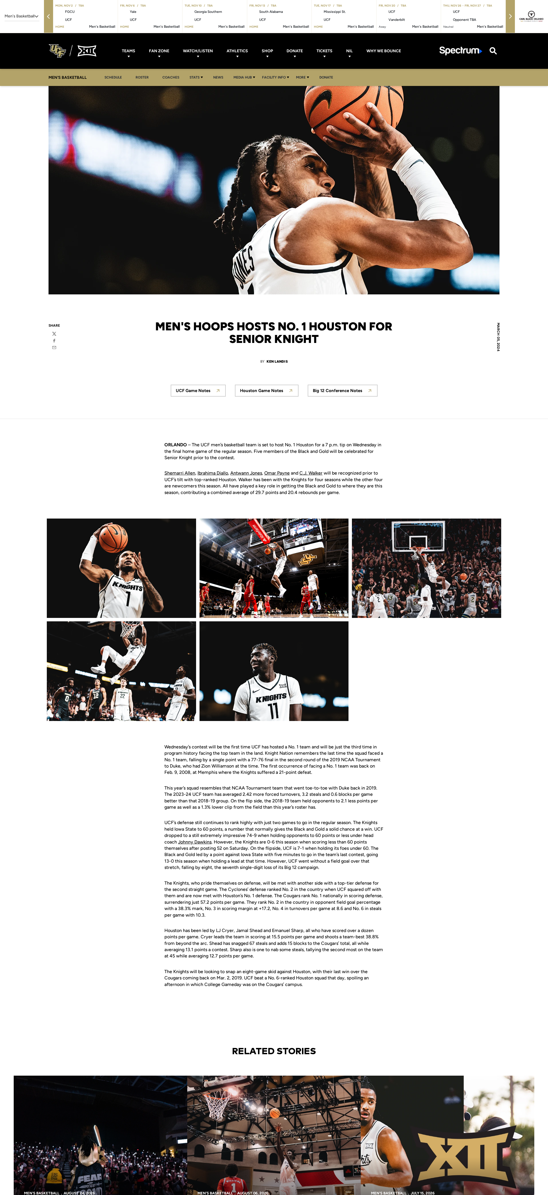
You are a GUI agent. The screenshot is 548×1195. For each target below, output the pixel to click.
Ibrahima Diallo (213, 473)
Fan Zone (159, 51)
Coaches (170, 77)
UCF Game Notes (201, 392)
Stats (195, 77)
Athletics (237, 51)
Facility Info (274, 77)
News (218, 77)
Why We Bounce (383, 51)
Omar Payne (277, 473)
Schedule (113, 77)
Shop (267, 51)
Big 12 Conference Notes (345, 392)
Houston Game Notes (269, 392)
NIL (349, 51)
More (301, 77)
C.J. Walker (311, 473)
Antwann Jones (246, 473)
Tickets (325, 51)
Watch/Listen (198, 51)
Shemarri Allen (179, 473)
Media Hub (242, 77)
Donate (295, 51)
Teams (128, 51)
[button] (48, 16)
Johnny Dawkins (194, 842)
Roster (142, 77)
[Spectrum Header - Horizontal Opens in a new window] (461, 51)
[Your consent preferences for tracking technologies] (10, 1185)
